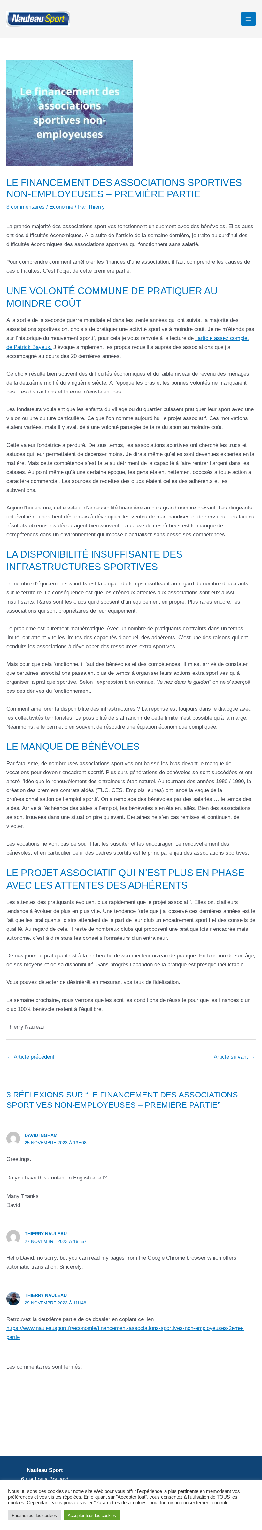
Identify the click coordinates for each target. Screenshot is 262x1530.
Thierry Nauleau (46, 1233)
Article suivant (234, 1057)
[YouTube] (219, 1433)
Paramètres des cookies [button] (34, 1515)
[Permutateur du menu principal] (248, 19)
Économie (61, 207)
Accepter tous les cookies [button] (92, 1515)
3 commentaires (25, 207)
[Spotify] (231, 1433)
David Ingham (41, 1135)
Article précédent (30, 1057)
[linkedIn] (207, 1433)
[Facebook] (195, 1433)
